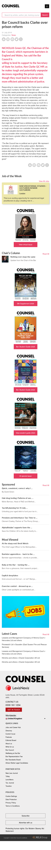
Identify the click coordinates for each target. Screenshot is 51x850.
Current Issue (10, 734)
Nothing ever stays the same (22, 257)
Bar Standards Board (13, 759)
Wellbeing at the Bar (13, 753)
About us (9, 743)
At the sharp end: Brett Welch (15, 543)
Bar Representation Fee (14, 756)
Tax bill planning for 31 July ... (15, 508)
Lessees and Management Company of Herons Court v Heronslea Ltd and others (23, 639)
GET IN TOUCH (14, 709)
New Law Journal (12, 773)
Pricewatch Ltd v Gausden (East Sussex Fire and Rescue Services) (24, 645)
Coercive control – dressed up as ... (17, 586)
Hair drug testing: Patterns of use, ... (17, 498)
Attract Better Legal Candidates (17, 763)
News (14, 35)
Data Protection (11, 799)
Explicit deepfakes (10, 575)
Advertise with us (25, 822)
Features (9, 737)
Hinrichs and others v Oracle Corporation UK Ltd (21, 658)
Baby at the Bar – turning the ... (15, 565)
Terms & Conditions (13, 806)
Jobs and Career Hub (13, 727)
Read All (46, 254)
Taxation (9, 786)
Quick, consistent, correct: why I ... (17, 488)
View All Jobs (44, 181)
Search (45, 15)
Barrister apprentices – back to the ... (18, 554)
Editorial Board (11, 740)
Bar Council (10, 750)
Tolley (8, 776)
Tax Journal (10, 783)
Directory (9, 730)
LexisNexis (9, 779)
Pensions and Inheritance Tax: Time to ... (19, 517)
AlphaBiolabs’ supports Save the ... (17, 527)
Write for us (10, 747)
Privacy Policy (11, 802)
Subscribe (25, 815)
